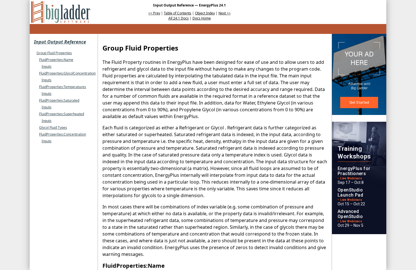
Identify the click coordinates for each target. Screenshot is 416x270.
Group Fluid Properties (54, 53)
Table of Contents (177, 13)
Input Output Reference (60, 42)
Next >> (224, 13)
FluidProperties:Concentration (62, 134)
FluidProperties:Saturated (59, 100)
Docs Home (201, 18)
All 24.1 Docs (178, 18)
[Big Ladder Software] (61, 12)
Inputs (47, 66)
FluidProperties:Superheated (61, 114)
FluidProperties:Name (56, 59)
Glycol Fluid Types (53, 127)
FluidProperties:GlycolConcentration (67, 73)
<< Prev (154, 13)
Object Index (205, 13)
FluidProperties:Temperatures (62, 86)
